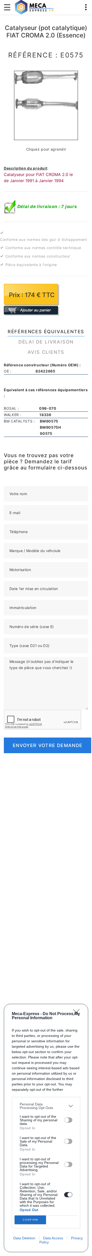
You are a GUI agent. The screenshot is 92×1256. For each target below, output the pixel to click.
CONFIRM (30, 1219)
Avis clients (46, 352)
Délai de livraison (46, 342)
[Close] (78, 1014)
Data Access (53, 1238)
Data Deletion (24, 1238)
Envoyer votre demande (47, 745)
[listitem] (46, 1106)
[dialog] (46, 1128)
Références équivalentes (46, 331)
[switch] (68, 1120)
